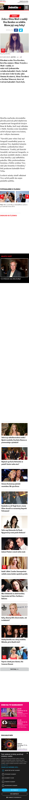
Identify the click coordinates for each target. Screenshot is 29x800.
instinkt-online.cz (22, 749)
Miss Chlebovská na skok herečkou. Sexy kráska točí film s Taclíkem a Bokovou (13, 596)
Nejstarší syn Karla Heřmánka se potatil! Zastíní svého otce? (12, 463)
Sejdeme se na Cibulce (22, 710)
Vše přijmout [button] (14, 790)
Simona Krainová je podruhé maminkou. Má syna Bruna (10, 485)
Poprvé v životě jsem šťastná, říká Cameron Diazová (12, 663)
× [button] (27, 753)
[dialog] (14, 776)
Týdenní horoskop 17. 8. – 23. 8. (22, 745)
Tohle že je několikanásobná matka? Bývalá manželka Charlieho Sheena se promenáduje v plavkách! (14, 440)
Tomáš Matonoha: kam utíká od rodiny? (11, 279)
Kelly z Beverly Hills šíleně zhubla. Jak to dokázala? (14, 619)
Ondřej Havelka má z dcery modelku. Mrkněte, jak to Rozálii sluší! (13, 641)
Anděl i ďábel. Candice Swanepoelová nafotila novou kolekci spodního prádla (14, 573)
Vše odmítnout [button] (14, 794)
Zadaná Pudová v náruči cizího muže (13, 552)
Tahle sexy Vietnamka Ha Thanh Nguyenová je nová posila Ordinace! (13, 531)
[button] (14, 767)
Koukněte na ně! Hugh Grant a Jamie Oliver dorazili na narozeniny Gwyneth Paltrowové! (14, 508)
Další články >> (14, 669)
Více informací (4, 765)
